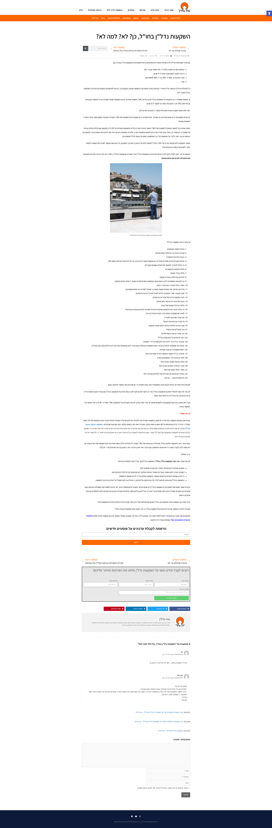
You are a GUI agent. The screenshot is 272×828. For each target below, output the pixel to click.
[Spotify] (132, 816)
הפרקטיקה (145, 18)
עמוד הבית (169, 10)
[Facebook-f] (140, 816)
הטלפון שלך (113, 581)
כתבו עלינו (155, 10)
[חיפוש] (85, 48)
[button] (179, 609)
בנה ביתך (95, 18)
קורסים (142, 10)
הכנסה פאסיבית (94, 10)
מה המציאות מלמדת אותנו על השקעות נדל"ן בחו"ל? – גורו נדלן (159, 722)
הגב (163, 654)
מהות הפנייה (184, 589)
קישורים (131, 10)
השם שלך (185, 581)
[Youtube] (136, 816)
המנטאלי (164, 18)
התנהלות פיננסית (114, 18)
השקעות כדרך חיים (115, 10)
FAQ (103, 18)
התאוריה (155, 18)
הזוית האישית (175, 18)
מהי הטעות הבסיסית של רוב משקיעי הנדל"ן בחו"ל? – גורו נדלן (159, 712)
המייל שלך (149, 581)
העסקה (136, 18)
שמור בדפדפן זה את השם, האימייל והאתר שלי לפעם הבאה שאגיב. (162, 788)
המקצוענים (126, 18)
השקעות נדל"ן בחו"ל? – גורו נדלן (170, 731)
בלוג (81, 10)
